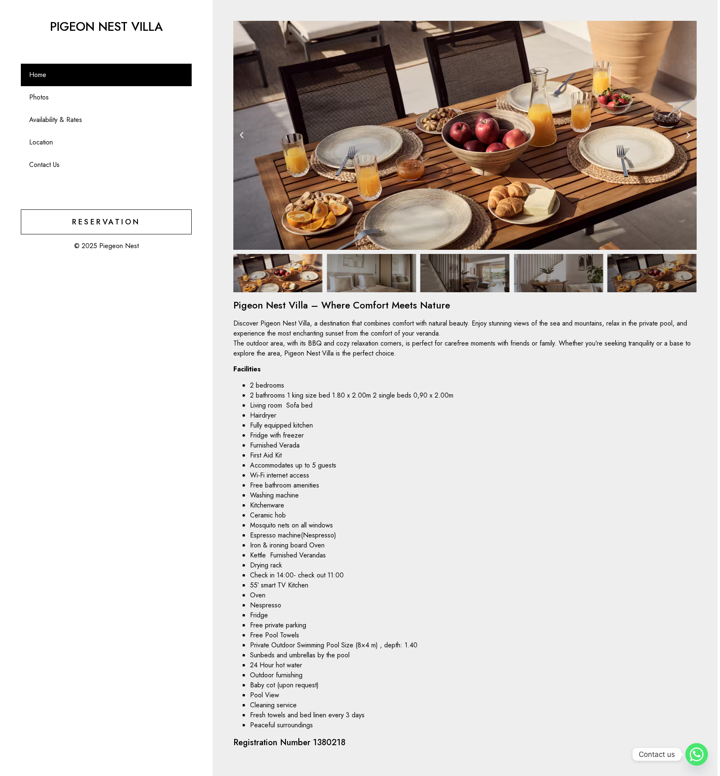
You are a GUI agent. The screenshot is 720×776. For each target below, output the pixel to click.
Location (41, 142)
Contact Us (44, 164)
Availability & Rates (55, 119)
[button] (242, 135)
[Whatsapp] (696, 754)
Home (37, 75)
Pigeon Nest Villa (106, 26)
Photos (39, 97)
